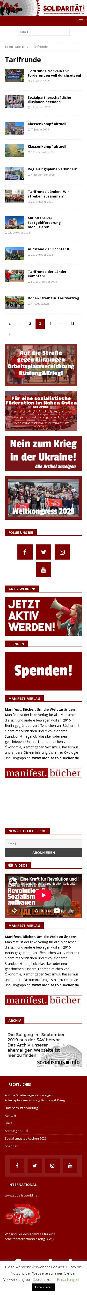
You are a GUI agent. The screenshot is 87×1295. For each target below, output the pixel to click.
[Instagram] (62, 552)
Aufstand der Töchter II (48, 249)
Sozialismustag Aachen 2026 (25, 1138)
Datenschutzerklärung (21, 1108)
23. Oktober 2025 (19, 232)
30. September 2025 (44, 281)
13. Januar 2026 (40, 107)
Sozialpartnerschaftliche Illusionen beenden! (49, 99)
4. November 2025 (43, 174)
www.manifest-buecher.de (55, 758)
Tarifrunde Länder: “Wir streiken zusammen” (48, 193)
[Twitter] (43, 552)
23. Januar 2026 (40, 81)
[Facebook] (25, 552)
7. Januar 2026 (40, 129)
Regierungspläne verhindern (52, 169)
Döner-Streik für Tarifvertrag (53, 298)
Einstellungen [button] (68, 1279)
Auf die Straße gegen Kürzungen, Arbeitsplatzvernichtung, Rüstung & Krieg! (35, 1097)
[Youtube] (43, 569)
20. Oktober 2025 (42, 254)
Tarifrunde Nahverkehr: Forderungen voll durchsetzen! (54, 73)
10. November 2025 (43, 152)
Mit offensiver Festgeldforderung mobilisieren (44, 222)
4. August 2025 (40, 303)
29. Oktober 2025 (42, 202)
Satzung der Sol (16, 1130)
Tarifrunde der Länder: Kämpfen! (47, 273)
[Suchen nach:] (44, 31)
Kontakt (10, 1115)
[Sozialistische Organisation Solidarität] (43, 13)
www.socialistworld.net (21, 1195)
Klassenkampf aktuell (47, 124)
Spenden (11, 1146)
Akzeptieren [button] (43, 1287)
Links (8, 1123)
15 (72, 323)
